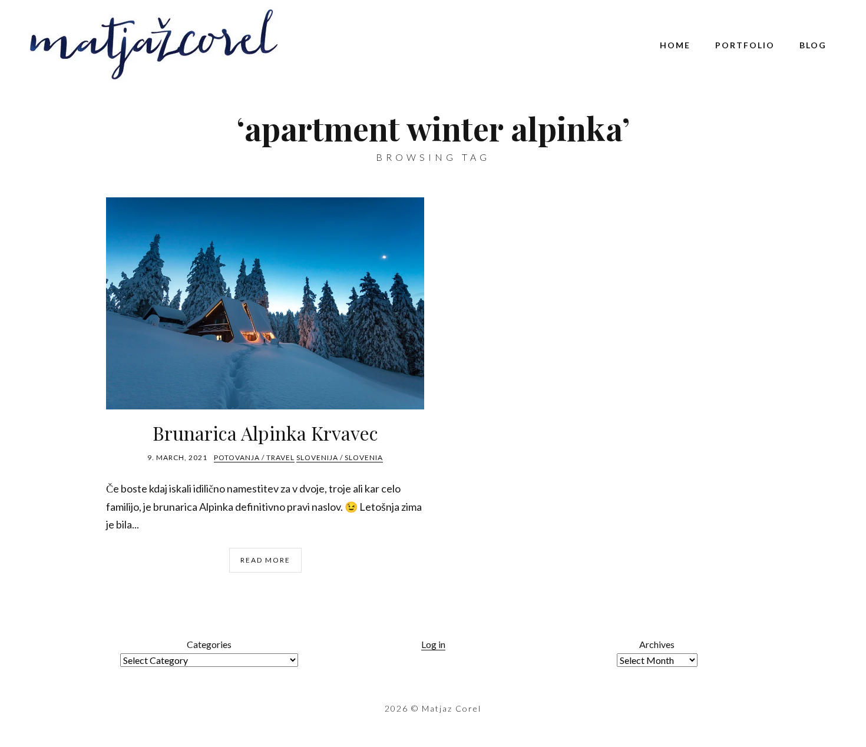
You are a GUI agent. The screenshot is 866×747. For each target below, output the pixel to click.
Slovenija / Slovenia (339, 457)
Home (675, 45)
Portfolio (745, 45)
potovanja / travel (254, 457)
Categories (209, 644)
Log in (433, 644)
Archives (657, 644)
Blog (813, 45)
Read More (265, 560)
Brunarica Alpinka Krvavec (265, 432)
